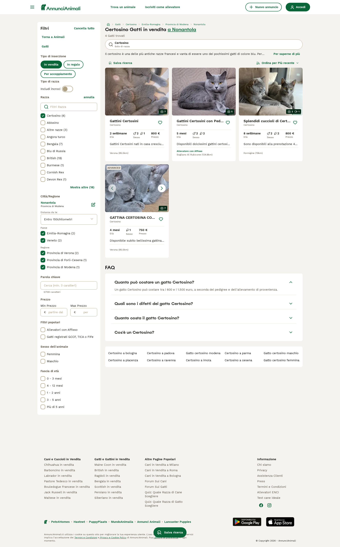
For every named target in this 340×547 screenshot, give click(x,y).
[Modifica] (93, 205)
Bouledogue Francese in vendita (67, 487)
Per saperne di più (286, 54)
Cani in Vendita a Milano (162, 465)
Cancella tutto (84, 28)
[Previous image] (112, 188)
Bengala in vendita (107, 481)
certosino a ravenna (161, 360)
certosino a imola (198, 360)
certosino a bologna (122, 353)
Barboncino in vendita (59, 470)
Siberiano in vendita (108, 498)
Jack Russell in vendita (60, 492)
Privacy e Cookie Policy (112, 537)
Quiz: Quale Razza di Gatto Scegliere (164, 503)
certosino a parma (238, 353)
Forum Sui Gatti (156, 487)
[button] (137, 188)
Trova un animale (123, 7)
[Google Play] (247, 522)
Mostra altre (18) (82, 187)
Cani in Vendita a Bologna (163, 476)
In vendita (51, 64)
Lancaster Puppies (177, 522)
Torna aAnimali (53, 37)
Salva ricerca (122, 63)
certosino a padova (160, 353)
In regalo (73, 64)
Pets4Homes (60, 522)
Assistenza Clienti (270, 476)
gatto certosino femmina (281, 360)
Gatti (45, 46)
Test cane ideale (268, 498)
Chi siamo (264, 465)
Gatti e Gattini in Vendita (112, 459)
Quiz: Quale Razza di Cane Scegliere (163, 494)
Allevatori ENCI (268, 492)
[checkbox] (43, 116)
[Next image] (162, 188)
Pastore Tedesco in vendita (63, 481)
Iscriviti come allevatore (162, 7)
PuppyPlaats (98, 522)
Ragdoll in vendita (107, 476)
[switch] (67, 89)
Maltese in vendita (57, 498)
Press (261, 481)
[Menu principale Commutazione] (32, 7)
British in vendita (106, 470)
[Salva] (160, 123)
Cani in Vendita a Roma (161, 470)
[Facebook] (261, 505)
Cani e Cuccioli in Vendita (62, 459)
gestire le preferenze (166, 537)
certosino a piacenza (123, 360)
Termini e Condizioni (271, 487)
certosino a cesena (238, 360)
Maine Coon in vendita (110, 465)
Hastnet (79, 522)
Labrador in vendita (58, 476)
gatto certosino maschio (281, 353)
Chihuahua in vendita (59, 465)
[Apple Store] (280, 522)
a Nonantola (182, 29)
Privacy (262, 470)
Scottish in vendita (107, 487)
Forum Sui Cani (155, 481)
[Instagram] (269, 505)
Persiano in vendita (108, 492)
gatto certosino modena (203, 353)
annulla (89, 97)
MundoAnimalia (122, 522)
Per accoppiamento (58, 74)
